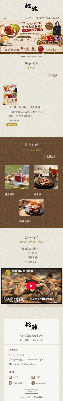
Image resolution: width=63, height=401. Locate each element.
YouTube (17, 377)
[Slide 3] (34, 56)
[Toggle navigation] (5, 17)
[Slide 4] (40, 56)
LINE (38, 377)
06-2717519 (16, 355)
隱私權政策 (31, 391)
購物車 (42, 17)
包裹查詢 (54, 17)
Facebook (17, 383)
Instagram (40, 383)
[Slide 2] (29, 56)
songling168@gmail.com (23, 364)
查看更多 (53, 75)
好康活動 (12, 125)
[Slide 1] (23, 56)
